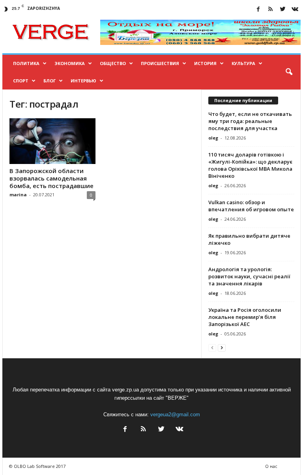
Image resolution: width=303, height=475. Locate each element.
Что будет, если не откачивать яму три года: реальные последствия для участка (250, 121)
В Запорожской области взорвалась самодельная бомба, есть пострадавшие (51, 178)
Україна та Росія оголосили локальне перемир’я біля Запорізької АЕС (244, 317)
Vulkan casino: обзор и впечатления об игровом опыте (251, 206)
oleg (213, 138)
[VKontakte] (294, 9)
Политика (26, 63)
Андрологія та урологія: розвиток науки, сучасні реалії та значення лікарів (249, 276)
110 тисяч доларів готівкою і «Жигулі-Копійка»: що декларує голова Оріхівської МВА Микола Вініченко (250, 165)
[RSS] (270, 9)
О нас (271, 466)
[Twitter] (282, 9)
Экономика (69, 63)
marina (18, 194)
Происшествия (160, 63)
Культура (243, 63)
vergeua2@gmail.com (175, 414)
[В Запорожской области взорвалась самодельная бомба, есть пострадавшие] (52, 141)
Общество (113, 63)
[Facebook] (258, 9)
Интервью (83, 81)
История (205, 63)
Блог (49, 81)
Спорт (20, 81)
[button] (288, 72)
